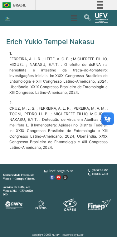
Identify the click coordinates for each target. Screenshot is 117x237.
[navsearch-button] (87, 18)
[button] (74, 18)
